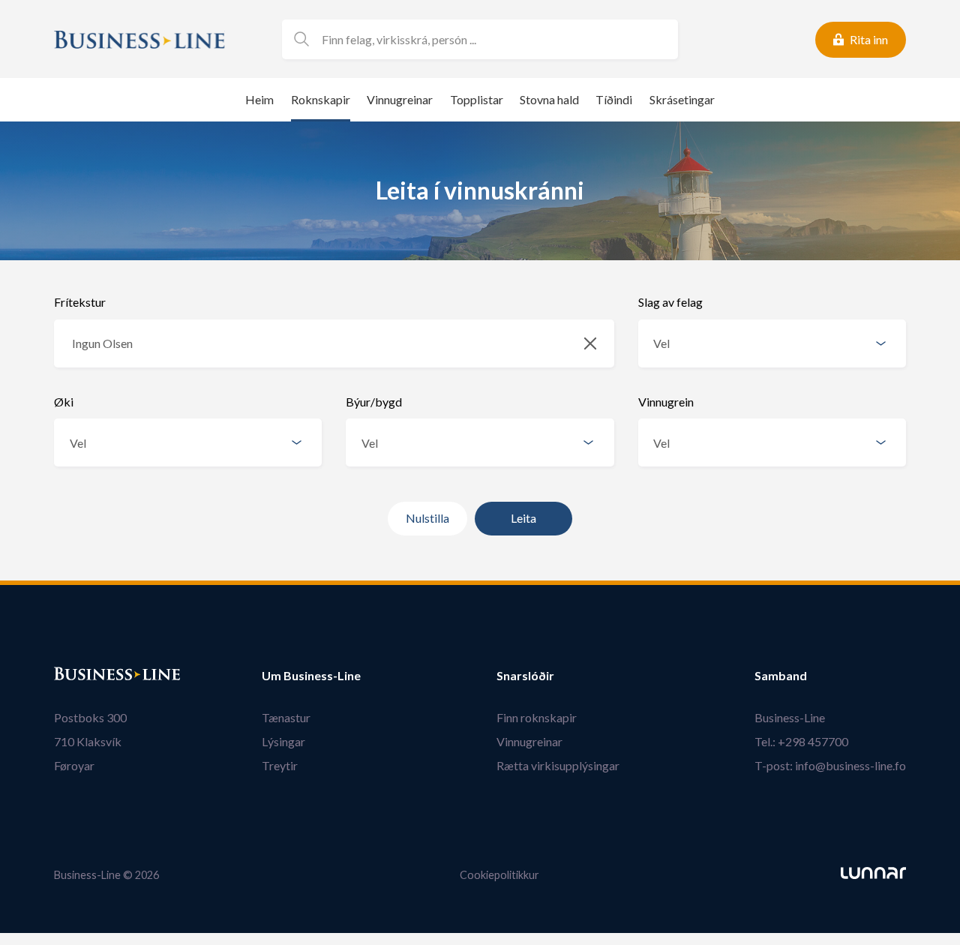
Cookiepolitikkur (499, 874)
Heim (259, 99)
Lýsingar (283, 741)
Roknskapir (320, 99)
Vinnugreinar (400, 99)
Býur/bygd (374, 401)
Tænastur (286, 717)
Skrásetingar (682, 99)
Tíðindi (614, 99)
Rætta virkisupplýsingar (558, 765)
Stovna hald (549, 99)
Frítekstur (80, 302)
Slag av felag (670, 302)
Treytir (280, 765)
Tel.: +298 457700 (801, 741)
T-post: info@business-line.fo (830, 765)
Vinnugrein (666, 401)
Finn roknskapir (536, 717)
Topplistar (476, 99)
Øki (64, 401)
